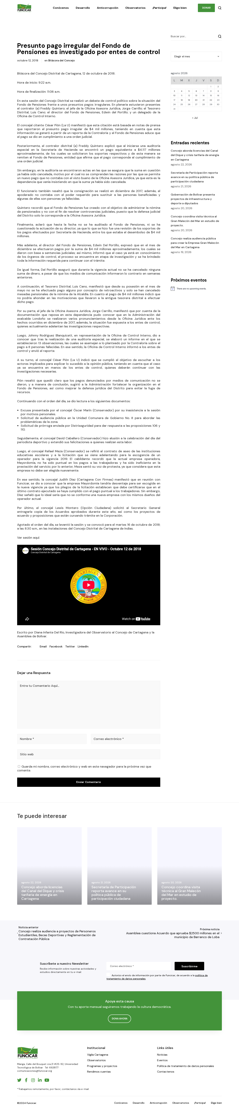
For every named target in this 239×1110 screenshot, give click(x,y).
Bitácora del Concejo (61, 60)
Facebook (56, 646)
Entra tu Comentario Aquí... (39, 686)
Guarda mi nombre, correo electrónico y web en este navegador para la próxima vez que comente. (84, 768)
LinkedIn (83, 646)
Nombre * (27, 739)
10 (174, 95)
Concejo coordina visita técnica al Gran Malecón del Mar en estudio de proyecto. (195, 221)
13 (196, 95)
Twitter (70, 646)
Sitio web (27, 754)
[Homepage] (27, 1052)
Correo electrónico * (109, 739)
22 (211, 100)
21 (204, 100)
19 (189, 100)
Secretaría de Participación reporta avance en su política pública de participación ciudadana (194, 177)
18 (182, 100)
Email (43, 646)
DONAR (206, 7)
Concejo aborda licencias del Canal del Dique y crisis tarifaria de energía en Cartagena (195, 155)
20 (196, 100)
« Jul (195, 118)
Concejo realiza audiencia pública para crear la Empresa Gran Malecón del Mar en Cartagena (195, 243)
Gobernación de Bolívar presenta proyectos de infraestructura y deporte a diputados (193, 199)
